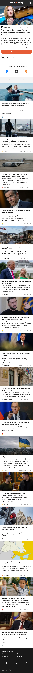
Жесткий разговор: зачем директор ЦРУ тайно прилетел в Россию (16, 211)
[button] (3, 57)
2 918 (30, 365)
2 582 (30, 504)
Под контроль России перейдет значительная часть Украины (16, 563)
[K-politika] (2, 223)
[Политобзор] (16, 2)
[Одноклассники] (6, 663)
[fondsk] (2, 294)
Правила (19, 656)
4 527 (30, 151)
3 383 (30, 258)
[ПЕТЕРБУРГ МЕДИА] (2, 399)
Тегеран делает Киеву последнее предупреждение (12, 247)
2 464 (30, 575)
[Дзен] (26, 663)
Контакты (19, 653)
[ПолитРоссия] (2, 27)
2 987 (30, 330)
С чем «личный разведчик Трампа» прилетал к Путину (16, 354)
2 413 (30, 646)
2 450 (30, 609)
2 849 (30, 434)
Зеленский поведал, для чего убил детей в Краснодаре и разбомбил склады (15, 318)
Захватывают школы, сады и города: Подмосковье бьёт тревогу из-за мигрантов (15, 599)
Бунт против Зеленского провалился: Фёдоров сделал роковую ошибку (14, 494)
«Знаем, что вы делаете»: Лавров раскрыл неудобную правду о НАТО (15, 423)
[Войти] (30, 2)
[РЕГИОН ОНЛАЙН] (2, 151)
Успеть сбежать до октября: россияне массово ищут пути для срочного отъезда (15, 141)
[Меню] (2, 2)
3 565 (30, 223)
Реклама (4, 653)
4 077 (30, 187)
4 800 (30, 117)
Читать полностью (16, 51)
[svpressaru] (2, 258)
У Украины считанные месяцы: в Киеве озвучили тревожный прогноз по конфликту (16, 458)
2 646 (30, 470)
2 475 (30, 539)
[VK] (16, 663)
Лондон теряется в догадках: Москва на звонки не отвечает (14, 528)
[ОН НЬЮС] (2, 187)
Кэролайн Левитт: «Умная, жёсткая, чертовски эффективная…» (16, 282)
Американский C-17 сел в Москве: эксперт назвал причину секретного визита (15, 175)
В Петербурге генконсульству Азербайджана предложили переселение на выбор (16, 389)
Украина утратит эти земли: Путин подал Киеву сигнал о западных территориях (14, 633)
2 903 (30, 399)
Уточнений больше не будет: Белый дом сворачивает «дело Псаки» (15, 32)
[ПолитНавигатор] (2, 116)
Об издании (5, 656)
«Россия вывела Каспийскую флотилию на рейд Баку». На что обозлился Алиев (15, 104)
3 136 (30, 294)
